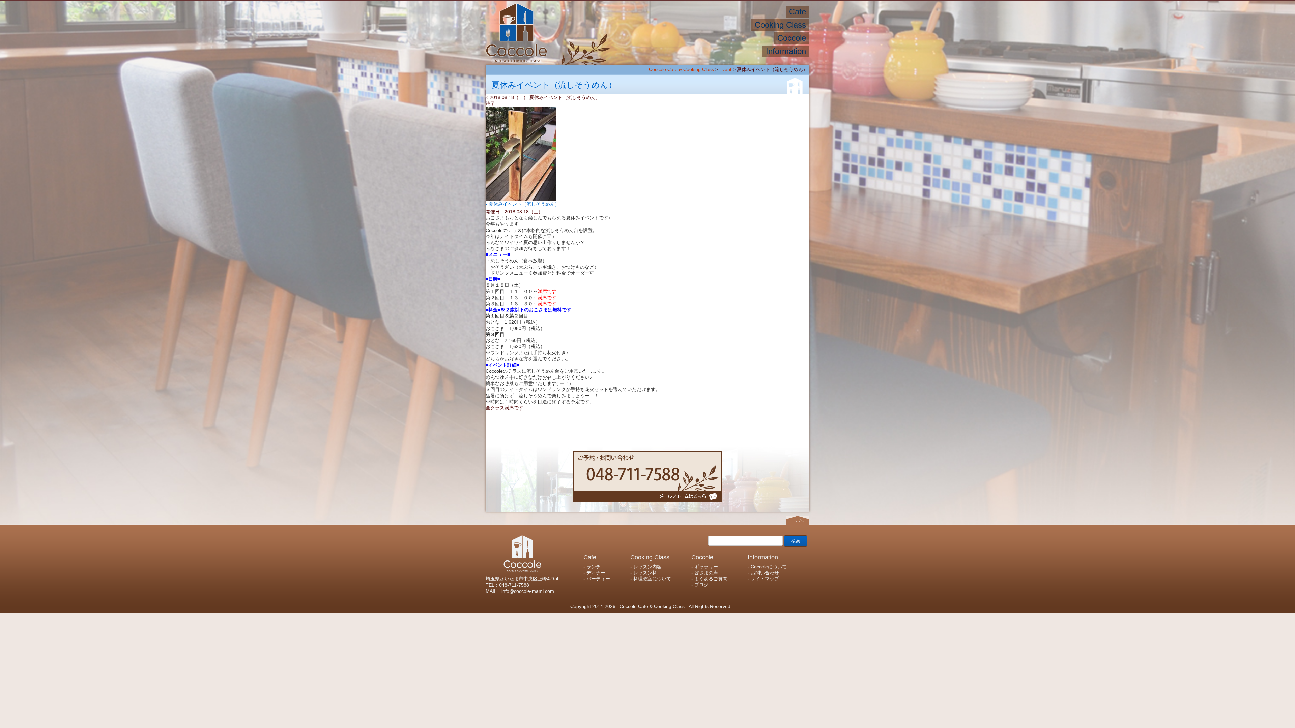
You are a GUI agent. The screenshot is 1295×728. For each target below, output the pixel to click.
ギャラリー (756, 38)
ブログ (644, 38)
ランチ (773, 11)
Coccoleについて (737, 51)
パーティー (714, 11)
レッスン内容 (731, 25)
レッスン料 (692, 25)
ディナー (747, 11)
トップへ (798, 521)
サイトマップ (650, 51)
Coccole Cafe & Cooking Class (681, 69)
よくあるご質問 (680, 38)
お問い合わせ (691, 51)
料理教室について (648, 25)
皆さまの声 (721, 38)
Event (725, 69)
